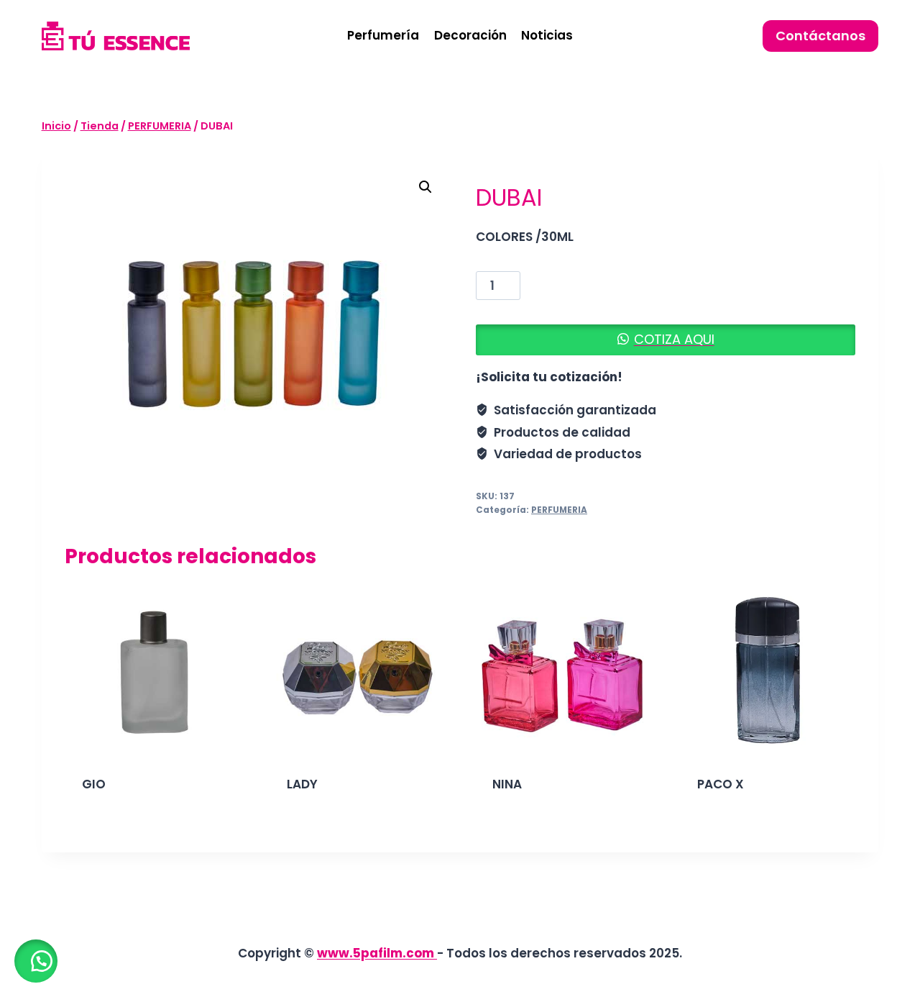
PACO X (720, 784)
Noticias (547, 35)
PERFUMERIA (559, 510)
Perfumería (383, 35)
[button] (425, 187)
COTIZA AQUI (674, 339)
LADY (302, 784)
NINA (507, 784)
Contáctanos (820, 36)
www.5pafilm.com (377, 953)
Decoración (470, 35)
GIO (94, 784)
